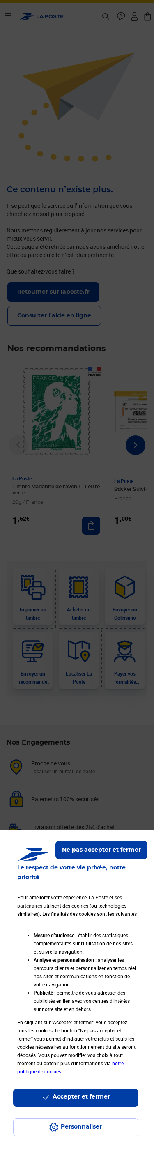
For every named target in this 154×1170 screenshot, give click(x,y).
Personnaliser (81, 1127)
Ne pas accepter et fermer (101, 850)
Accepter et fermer (81, 1097)
